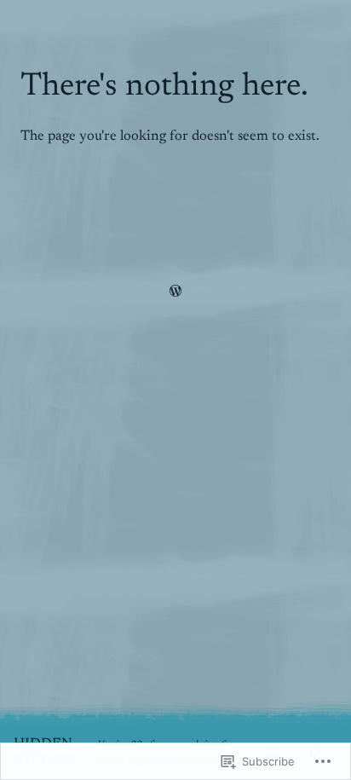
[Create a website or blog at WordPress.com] (175, 293)
